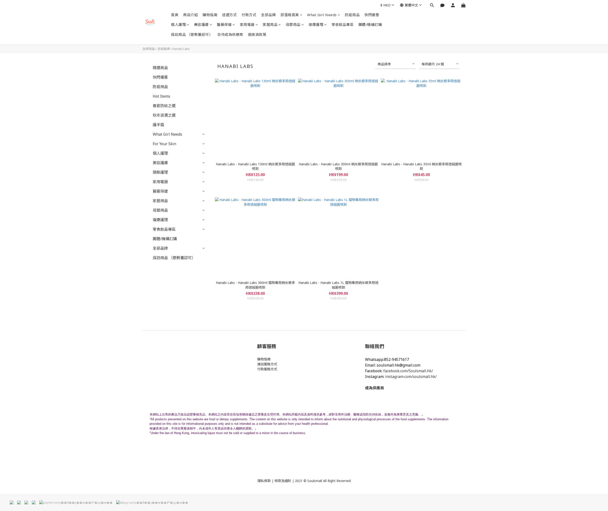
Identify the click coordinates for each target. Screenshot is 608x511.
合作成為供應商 (230, 34)
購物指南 (210, 14)
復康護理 (316, 24)
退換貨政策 (257, 34)
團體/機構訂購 (370, 24)
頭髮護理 (160, 172)
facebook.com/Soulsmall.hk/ (408, 370)
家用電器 (247, 24)
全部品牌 (268, 14)
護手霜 (158, 124)
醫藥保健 (224, 24)
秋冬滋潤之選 (164, 115)
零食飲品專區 (343, 24)
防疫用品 (352, 14)
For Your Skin (164, 143)
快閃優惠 (371, 14)
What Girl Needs (322, 14)
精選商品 (160, 67)
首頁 (174, 14)
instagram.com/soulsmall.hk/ (411, 376)
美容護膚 (201, 24)
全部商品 (148, 49)
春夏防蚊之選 (164, 105)
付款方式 (249, 14)
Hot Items (161, 96)
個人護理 (178, 24)
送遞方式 (229, 14)
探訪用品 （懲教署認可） (192, 34)
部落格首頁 (289, 14)
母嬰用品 (293, 24)
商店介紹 (190, 14)
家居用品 (270, 24)
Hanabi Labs (181, 49)
